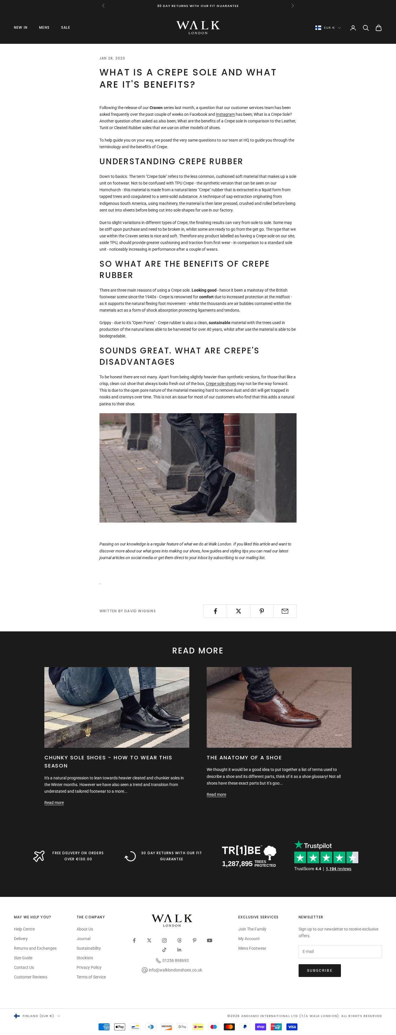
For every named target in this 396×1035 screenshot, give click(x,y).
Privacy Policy (89, 967)
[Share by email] (285, 611)
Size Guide (23, 957)
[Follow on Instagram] (164, 940)
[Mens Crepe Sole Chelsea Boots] (198, 467)
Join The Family (252, 929)
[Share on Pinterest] (261, 611)
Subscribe (320, 970)
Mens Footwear (252, 948)
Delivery (21, 938)
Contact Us (24, 967)
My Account (249, 938)
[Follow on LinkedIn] (179, 950)
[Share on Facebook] (215, 611)
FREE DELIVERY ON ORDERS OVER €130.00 (78, 855)
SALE (65, 27)
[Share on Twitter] (238, 611)
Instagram (225, 114)
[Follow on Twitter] (149, 940)
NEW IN (21, 27)
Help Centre (24, 929)
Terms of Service (91, 977)
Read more (54, 802)
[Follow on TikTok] (164, 950)
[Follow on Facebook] (134, 940)
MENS (44, 27)
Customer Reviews (30, 977)
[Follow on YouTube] (209, 940)
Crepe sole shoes (221, 383)
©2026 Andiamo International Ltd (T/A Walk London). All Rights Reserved (304, 1016)
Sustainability (89, 948)
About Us (85, 929)
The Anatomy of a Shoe (244, 757)
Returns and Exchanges (35, 948)
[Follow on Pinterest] (194, 940)
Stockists (85, 957)
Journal (83, 938)
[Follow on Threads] (179, 940)
